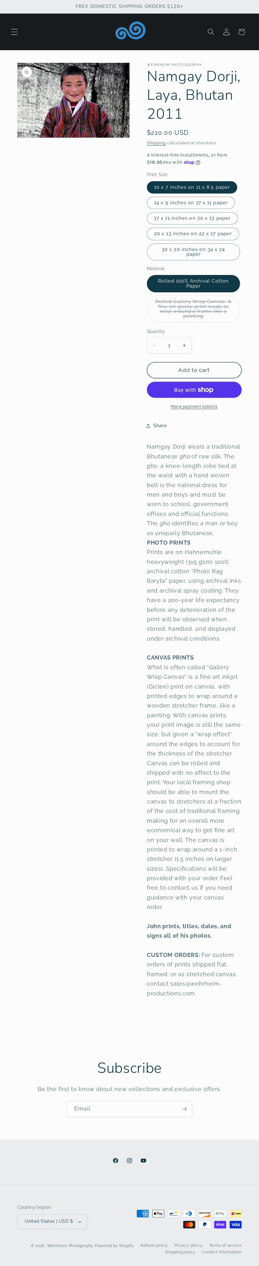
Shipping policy (180, 1252)
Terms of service (225, 1245)
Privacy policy (189, 1245)
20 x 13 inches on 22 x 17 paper (193, 233)
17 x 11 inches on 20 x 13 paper (192, 218)
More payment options (194, 406)
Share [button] (160, 425)
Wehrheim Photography (70, 1246)
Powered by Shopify (114, 1246)
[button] (14, 31)
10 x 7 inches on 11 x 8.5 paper (192, 187)
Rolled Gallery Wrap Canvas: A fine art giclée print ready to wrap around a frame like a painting (193, 311)
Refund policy (154, 1245)
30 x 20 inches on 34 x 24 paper (193, 252)
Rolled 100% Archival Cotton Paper (193, 283)
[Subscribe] (184, 1109)
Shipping (156, 142)
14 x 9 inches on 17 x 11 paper (191, 203)
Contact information (222, 1252)
